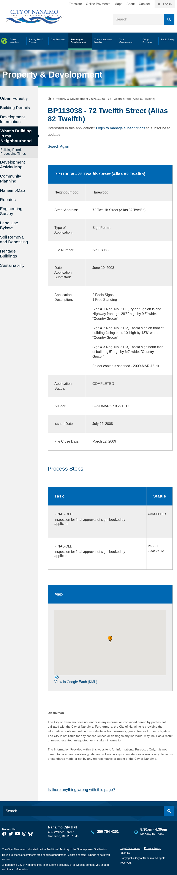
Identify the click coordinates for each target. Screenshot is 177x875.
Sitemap (125, 852)
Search (169, 19)
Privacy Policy (152, 848)
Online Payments (98, 4)
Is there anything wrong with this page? (81, 790)
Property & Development (71, 98)
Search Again (58, 146)
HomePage (49, 98)
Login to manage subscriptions (120, 128)
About (130, 4)
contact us (84, 854)
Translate (75, 4)
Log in (167, 4)
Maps (118, 4)
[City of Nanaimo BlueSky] (31, 834)
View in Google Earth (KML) (75, 682)
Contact (144, 4)
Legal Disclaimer (130, 848)
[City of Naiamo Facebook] (4, 834)
